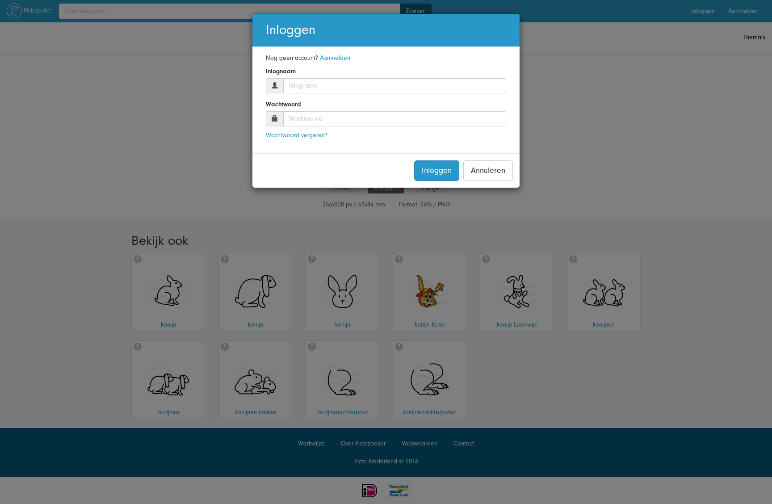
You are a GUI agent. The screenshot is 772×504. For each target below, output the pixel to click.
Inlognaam (281, 71)
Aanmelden (335, 58)
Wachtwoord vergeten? (296, 135)
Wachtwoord (283, 104)
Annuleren (488, 170)
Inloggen (437, 170)
